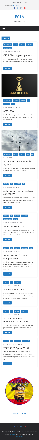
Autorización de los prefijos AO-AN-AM (18, 192)
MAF (28, 154)
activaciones (7, 44)
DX (28, 100)
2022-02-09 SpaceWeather (17, 348)
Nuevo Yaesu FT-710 (14, 226)
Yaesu (15, 219)
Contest (22, 44)
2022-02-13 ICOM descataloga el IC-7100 (15, 320)
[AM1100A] (19, 85)
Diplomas (22, 100)
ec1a (20, 51)
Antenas (15, 44)
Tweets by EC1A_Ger (19, 413)
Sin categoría (7, 48)
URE (13, 104)
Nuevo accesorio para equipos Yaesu (15, 257)
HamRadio (29, 44)
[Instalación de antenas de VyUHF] (19, 140)
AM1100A (8, 111)
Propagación (26, 341)
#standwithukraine (13, 289)
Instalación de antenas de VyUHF (17, 163)
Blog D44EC (16, 5)
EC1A (19, 16)
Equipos (17, 215)
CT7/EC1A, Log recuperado (17, 55)
